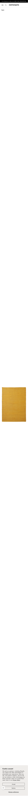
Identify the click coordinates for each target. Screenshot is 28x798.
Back (3, 10)
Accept (13, 784)
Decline (13, 788)
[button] (3, 5)
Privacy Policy (16, 780)
